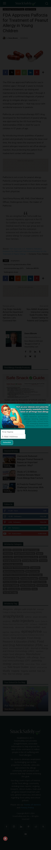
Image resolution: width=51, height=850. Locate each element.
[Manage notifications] (5, 838)
